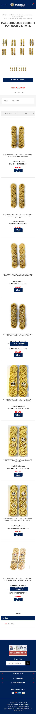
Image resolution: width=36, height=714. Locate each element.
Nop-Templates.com (22, 706)
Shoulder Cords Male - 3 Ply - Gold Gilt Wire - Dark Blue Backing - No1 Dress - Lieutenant (18, 275)
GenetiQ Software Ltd (22, 704)
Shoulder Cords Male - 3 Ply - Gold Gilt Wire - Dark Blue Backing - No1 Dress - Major (18, 400)
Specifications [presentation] (18, 88)
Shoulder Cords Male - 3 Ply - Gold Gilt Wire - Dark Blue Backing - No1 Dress (18, 155)
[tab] (18, 88)
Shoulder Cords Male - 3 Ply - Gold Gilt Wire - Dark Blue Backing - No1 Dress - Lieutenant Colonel (18, 460)
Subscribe (27, 663)
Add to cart (18, 170)
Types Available (19, 80)
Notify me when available (19, 344)
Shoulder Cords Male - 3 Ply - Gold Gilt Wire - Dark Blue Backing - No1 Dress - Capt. (18, 335)
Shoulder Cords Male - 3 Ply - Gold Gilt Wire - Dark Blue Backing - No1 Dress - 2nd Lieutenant (18, 216)
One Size (11, 624)
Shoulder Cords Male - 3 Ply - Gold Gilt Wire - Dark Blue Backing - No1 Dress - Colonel (18, 519)
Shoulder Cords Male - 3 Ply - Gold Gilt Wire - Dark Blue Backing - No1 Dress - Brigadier (18, 579)
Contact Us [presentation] (18, 93)
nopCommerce (22, 702)
